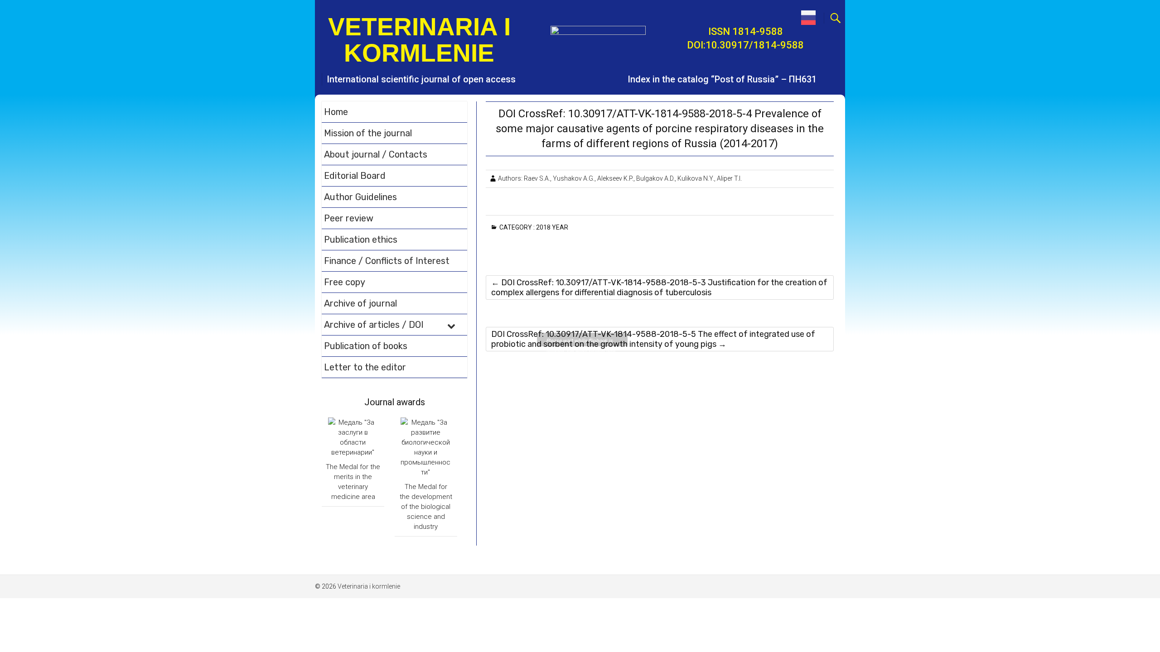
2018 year (553, 227)
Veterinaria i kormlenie (419, 40)
